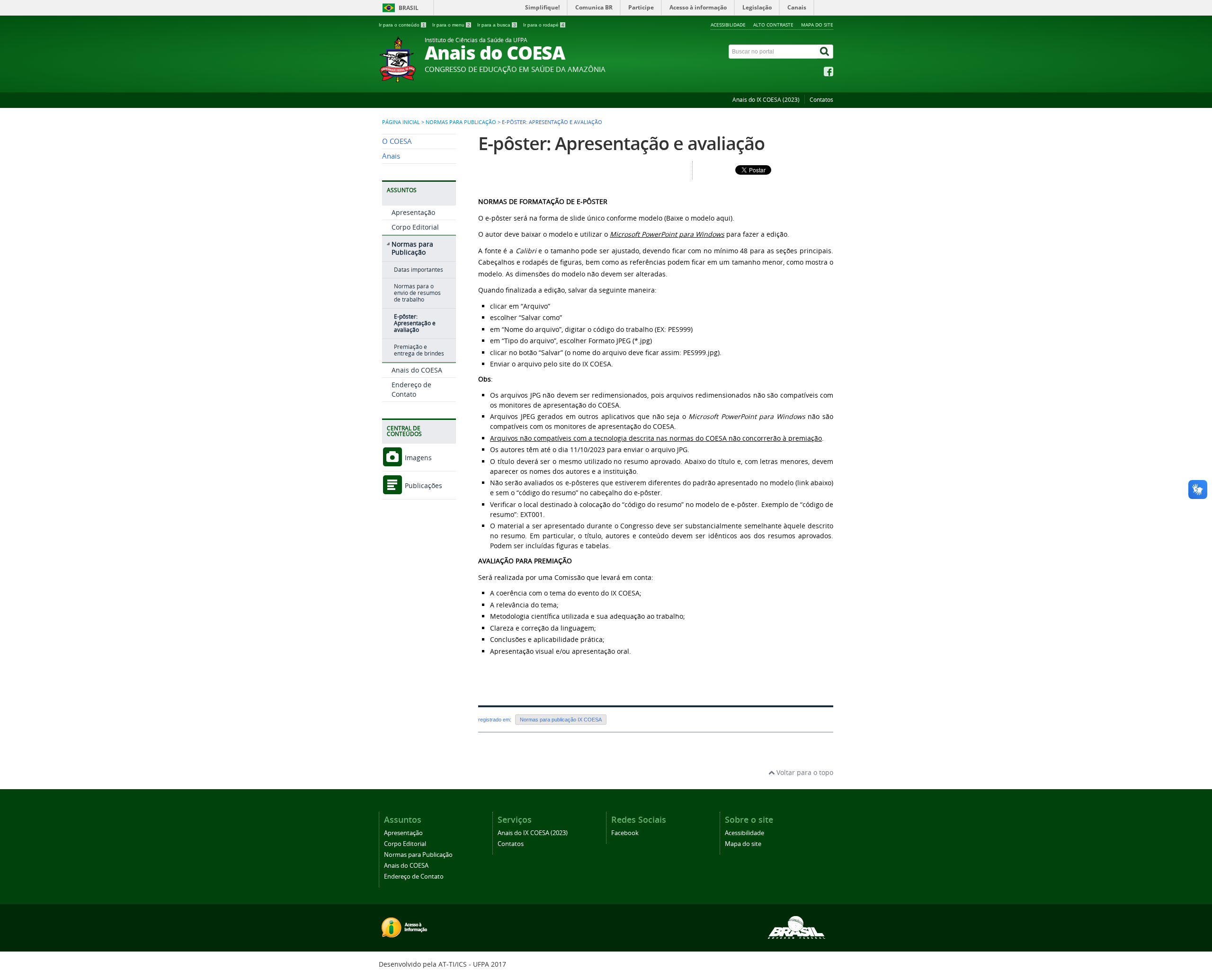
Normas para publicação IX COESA (561, 719)
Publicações (422, 485)
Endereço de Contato (411, 389)
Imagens (417, 457)
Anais (391, 155)
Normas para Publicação (461, 122)
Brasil (409, 8)
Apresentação (413, 212)
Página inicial (401, 122)
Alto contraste (773, 24)
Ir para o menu (451, 24)
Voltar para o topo (804, 772)
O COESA (397, 141)
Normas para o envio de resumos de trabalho (417, 293)
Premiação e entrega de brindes (419, 350)
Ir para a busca (496, 24)
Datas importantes (418, 269)
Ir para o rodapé (543, 24)
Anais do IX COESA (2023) (766, 100)
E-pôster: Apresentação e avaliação (415, 323)
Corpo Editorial (415, 226)
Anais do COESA (417, 369)
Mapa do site (817, 24)
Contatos (821, 100)
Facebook (625, 833)
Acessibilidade (728, 24)
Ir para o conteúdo (402, 24)
